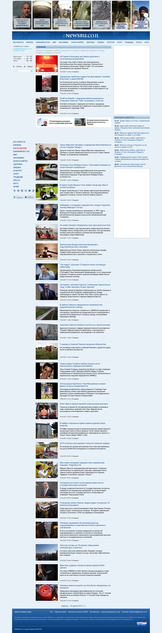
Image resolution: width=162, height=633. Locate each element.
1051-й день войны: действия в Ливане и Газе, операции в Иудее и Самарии (130, 140)
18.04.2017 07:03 (65, 540)
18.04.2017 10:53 (65, 417)
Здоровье (90, 42)
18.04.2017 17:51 (65, 238)
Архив (16, 187)
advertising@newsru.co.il (138, 612)
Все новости (18, 42)
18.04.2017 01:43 (65, 600)
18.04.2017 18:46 (65, 180)
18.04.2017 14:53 (65, 300)
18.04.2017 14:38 (65, 338)
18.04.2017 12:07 (65, 399)
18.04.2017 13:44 (65, 379)
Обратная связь (60, 612)
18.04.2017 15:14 (65, 280)
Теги (51, 612)
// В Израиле (75, 72)
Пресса (139, 42)
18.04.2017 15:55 (65, 260)
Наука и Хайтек (77, 42)
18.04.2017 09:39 (65, 456)
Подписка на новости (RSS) (78, 612)
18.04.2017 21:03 (65, 113)
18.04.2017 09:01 (65, 478)
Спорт (119, 42)
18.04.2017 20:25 (65, 160)
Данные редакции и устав (110, 612)
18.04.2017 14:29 (65, 357)
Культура (111, 42)
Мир (54, 42)
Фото (147, 42)
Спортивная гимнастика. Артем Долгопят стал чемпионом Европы (130, 165)
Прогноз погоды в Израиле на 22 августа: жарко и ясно (131, 146)
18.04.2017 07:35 (65, 518)
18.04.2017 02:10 (65, 580)
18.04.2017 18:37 (65, 200)
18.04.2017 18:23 (65, 220)
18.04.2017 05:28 (65, 560)
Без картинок (95, 612)
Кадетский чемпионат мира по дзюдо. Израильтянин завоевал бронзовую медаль (132, 128)
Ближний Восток (43, 42)
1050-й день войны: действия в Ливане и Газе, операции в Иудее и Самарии (130, 152)
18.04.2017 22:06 (65, 93)
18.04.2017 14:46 (65, 320)
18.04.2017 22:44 (65, 72)
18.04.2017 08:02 (65, 498)
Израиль (29, 42)
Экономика (63, 42)
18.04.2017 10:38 (65, 438)
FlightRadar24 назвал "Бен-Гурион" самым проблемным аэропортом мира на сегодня (132, 159)
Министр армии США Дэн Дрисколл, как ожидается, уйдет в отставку (132, 134)
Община (100, 42)
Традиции (129, 42)
